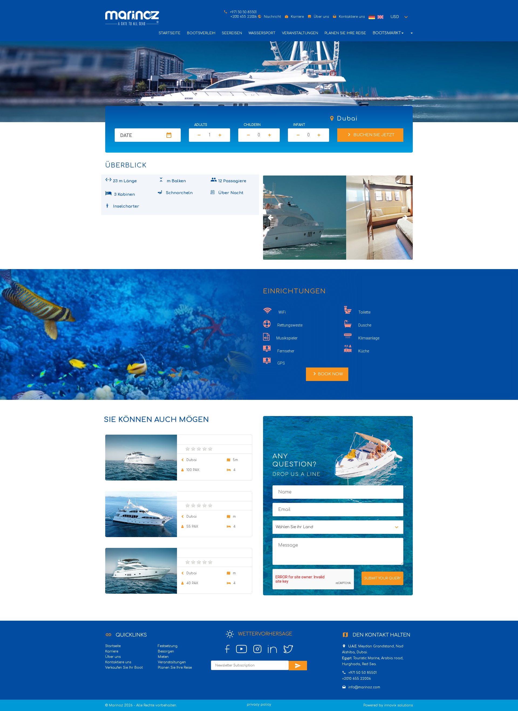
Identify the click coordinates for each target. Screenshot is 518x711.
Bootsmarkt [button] (387, 33)
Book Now (327, 373)
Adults (200, 125)
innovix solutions (398, 705)
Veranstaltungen (300, 33)
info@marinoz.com (364, 687)
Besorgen (166, 651)
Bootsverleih (201, 33)
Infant (299, 125)
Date (126, 135)
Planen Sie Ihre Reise (345, 33)
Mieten (163, 657)
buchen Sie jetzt (370, 134)
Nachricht (272, 17)
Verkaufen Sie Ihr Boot (124, 667)
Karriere (297, 17)
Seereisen (232, 33)
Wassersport (261, 33)
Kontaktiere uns (352, 17)
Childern (252, 125)
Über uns (321, 17)
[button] (400, 17)
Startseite (169, 33)
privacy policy (259, 704)
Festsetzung (168, 646)
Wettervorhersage (264, 634)
